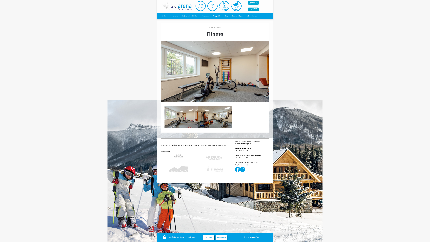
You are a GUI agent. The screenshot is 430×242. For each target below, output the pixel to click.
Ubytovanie (174, 16)
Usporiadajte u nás (191, 145)
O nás (164, 16)
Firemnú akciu (221, 237)
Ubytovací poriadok (242, 165)
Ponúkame (205, 16)
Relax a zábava (237, 16)
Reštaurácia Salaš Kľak (189, 16)
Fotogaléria (216, 16)
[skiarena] (178, 6)
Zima (226, 16)
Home (212, 27)
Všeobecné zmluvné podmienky (246, 162)
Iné (248, 16)
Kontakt (254, 16)
